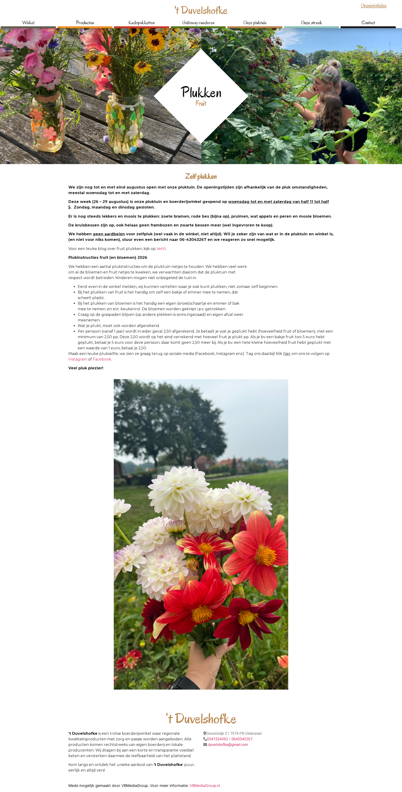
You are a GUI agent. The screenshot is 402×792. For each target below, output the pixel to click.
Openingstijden (373, 5)
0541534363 (217, 739)
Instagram (77, 359)
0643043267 (241, 739)
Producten (85, 23)
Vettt (161, 248)
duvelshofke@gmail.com (227, 744)
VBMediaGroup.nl (205, 785)
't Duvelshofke (201, 10)
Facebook (102, 359)
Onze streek (311, 23)
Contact (368, 23)
